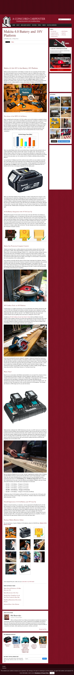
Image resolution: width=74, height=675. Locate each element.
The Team (34, 25)
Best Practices (65, 31)
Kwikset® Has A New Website (11, 604)
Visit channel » (60, 69)
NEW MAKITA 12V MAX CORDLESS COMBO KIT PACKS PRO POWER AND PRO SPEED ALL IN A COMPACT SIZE (25, 648)
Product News (15, 38)
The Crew (64, 34)
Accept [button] (52, 673)
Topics (39, 25)
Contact (4, 666)
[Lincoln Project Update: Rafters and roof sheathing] (55, 102)
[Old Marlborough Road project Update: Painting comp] (66, 102)
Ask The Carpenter (52, 25)
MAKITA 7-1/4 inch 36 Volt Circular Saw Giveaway (43, 646)
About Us (64, 33)
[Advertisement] (37, 4)
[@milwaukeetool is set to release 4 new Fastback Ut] (66, 134)
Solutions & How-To (55, 34)
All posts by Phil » (43, 629)
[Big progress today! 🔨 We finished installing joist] (66, 112)
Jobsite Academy (54, 36)
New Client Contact (26, 25)
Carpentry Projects (54, 33)
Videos (44, 25)
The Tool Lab (53, 31)
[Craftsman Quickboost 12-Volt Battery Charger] (34, 643)
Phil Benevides (8, 38)
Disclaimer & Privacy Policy (42, 673)
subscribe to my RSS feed (28, 581)
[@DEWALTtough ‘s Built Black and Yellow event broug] (55, 123)
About (18, 25)
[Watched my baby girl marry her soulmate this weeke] (55, 134)
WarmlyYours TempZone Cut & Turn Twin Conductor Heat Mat (12, 596)
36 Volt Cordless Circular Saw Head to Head (20, 317)
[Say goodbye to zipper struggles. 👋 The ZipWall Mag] (66, 123)
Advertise (4, 668)
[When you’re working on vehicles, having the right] (55, 112)
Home (13, 25)
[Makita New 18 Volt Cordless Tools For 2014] (16, 643)
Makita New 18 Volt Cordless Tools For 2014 (16, 646)
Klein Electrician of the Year (11, 593)
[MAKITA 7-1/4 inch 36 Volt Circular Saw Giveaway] (43, 643)
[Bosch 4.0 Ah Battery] (7, 643)
